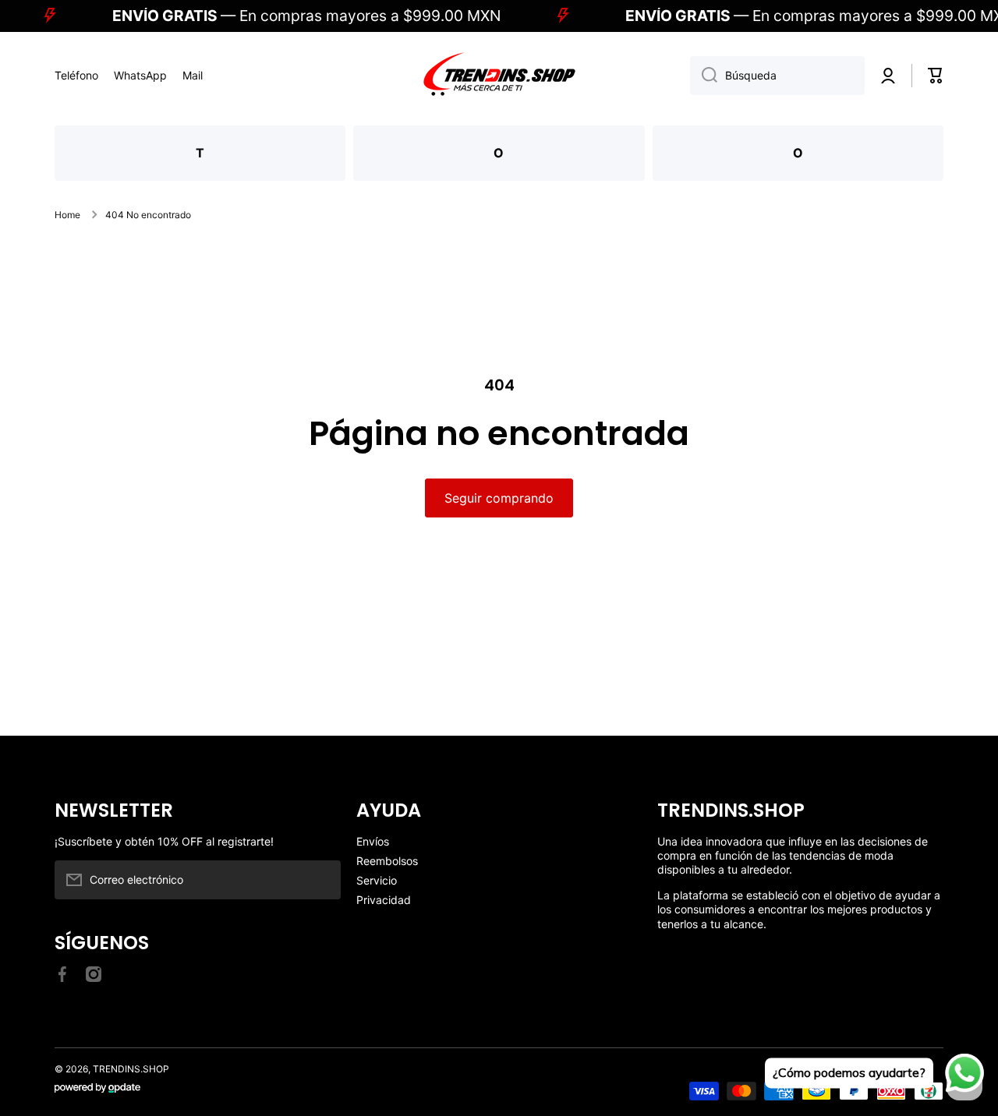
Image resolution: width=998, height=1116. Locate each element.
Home (67, 215)
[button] (935, 75)
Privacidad (383, 899)
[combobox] (777, 75)
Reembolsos (387, 860)
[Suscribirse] (321, 879)
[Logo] (499, 76)
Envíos (372, 841)
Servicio (376, 880)
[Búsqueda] (703, 75)
